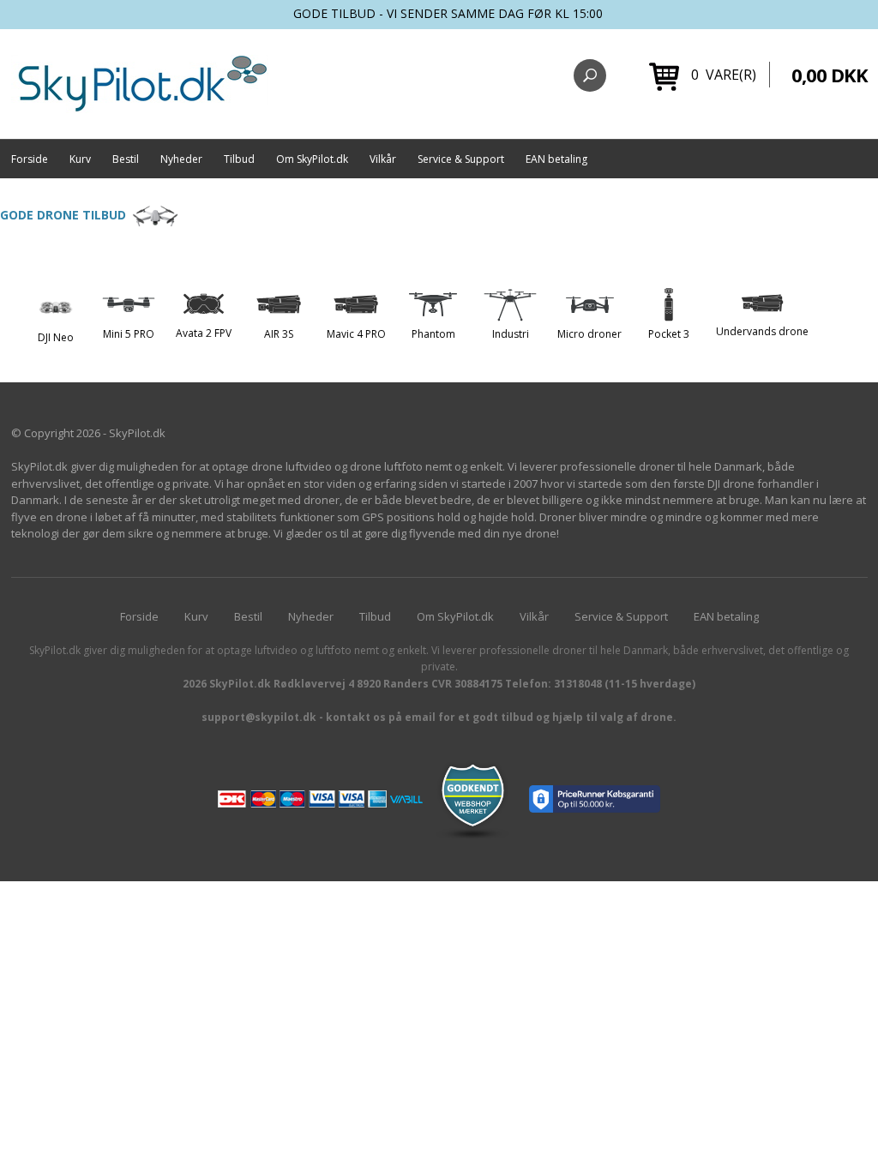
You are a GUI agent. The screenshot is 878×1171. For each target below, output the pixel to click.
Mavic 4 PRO (356, 334)
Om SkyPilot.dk (312, 159)
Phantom (433, 334)
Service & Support (461, 159)
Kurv (80, 159)
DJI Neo (56, 337)
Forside (29, 159)
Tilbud (239, 159)
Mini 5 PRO (128, 334)
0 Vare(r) (723, 74)
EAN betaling (556, 159)
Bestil (125, 159)
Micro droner (589, 334)
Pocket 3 (668, 334)
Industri (510, 334)
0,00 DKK (829, 74)
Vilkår (383, 159)
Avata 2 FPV (204, 333)
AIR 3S (278, 334)
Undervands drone (762, 331)
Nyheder (181, 159)
